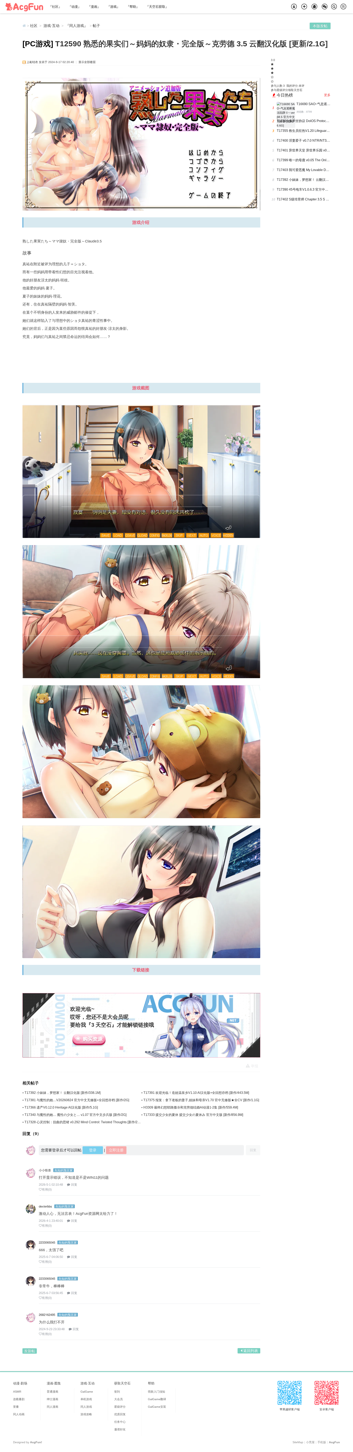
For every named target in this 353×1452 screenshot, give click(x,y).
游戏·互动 (51, 26)
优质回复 (120, 1414)
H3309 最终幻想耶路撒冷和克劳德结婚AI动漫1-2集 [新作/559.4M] (190, 1107)
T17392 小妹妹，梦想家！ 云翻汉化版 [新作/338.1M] (63, 1092)
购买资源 (92, 1039)
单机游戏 (86, 1399)
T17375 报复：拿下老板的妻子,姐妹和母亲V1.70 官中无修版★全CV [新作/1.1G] (201, 1100)
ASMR (17, 1391)
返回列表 (250, 1351)
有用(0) (47, 1189)
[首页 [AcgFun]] (24, 26)
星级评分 (120, 1406)
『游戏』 (113, 6)
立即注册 (116, 1150)
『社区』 (55, 6)
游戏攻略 (86, 1414)
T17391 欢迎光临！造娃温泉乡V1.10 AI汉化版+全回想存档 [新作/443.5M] (196, 1092)
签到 (117, 1391)
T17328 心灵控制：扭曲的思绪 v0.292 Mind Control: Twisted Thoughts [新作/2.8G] (84, 1122)
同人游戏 (86, 1406)
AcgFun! (36, 1442)
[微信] (324, 6)
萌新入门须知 (156, 1391)
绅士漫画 (52, 1399)
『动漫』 (74, 6)
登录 (92, 1150)
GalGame (86, 1391)
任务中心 (120, 1421)
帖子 (96, 26)
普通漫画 (52, 1391)
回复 (74, 1184)
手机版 (321, 1442)
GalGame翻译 (157, 1399)
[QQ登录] (314, 6)
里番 (16, 1406)
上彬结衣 (32, 62)
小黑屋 (310, 1442)
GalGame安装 (157, 1406)
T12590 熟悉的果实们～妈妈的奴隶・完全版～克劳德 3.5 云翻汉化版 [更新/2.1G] (191, 44)
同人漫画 (52, 1406)
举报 (254, 1066)
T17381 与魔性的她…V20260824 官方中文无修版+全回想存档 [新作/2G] (77, 1100)
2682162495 (47, 1314)
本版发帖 (320, 26)
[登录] (294, 6)
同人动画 (19, 1414)
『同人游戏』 (77, 26)
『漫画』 (94, 6)
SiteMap (298, 1442)
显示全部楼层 (87, 62)
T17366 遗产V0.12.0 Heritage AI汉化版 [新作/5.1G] (61, 1107)
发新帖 (29, 1351)
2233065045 (47, 1242)
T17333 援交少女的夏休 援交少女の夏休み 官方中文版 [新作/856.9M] (193, 1114)
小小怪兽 (45, 1170)
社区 (33, 26)
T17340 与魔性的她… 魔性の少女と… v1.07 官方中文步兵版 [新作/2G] (75, 1114)
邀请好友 (120, 1429)
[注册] (304, 6)
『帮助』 (132, 6)
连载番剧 (19, 1399)
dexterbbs (45, 1206)
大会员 (118, 1399)
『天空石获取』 (157, 6)
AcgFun (334, 1442)
